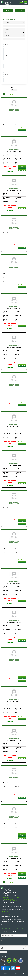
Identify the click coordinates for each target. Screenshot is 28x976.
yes (5, 67)
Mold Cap (7, 74)
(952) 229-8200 (8, 899)
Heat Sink (5, 63)
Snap (6, 55)
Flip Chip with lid (8, 80)
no (5, 64)
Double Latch (8, 59)
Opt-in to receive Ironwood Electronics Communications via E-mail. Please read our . (12, 941)
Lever (6, 57)
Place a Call (20, 127)
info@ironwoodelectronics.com (11, 897)
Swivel (6, 46)
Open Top (7, 48)
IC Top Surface (6, 71)
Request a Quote (22, 129)
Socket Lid (5, 43)
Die (5, 76)
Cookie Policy (6, 911)
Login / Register (19, 2)
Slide (6, 53)
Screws (6, 50)
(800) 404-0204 (12, 901)
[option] (14, 103)
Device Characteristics (9, 19)
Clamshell (7, 44)
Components (7, 78)
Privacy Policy (6, 914)
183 (10, 94)
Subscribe (3, 952)
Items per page (12, 87)
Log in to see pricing (22, 167)
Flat (5, 72)
